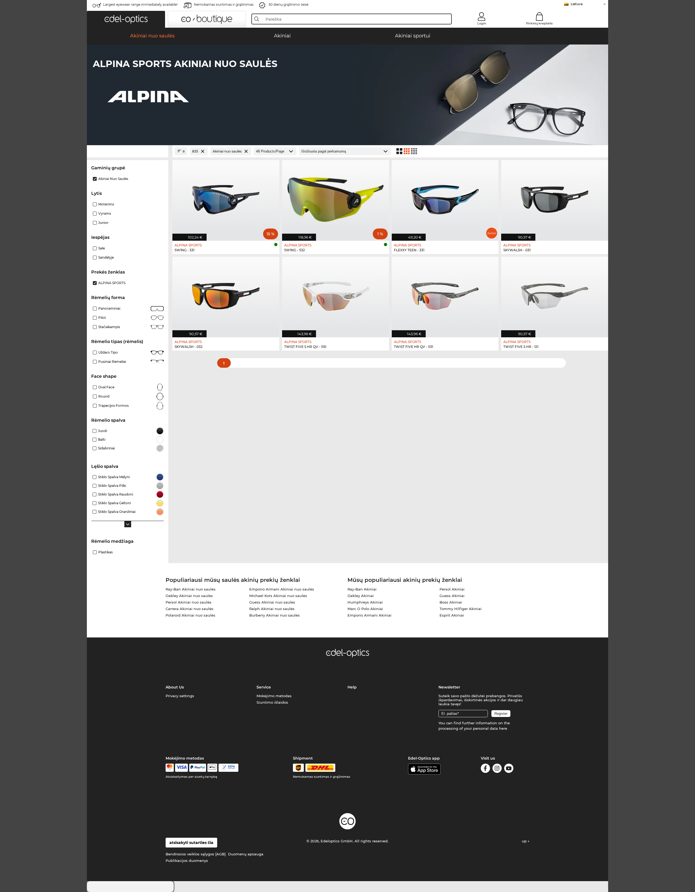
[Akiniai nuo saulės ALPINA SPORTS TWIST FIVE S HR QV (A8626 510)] (335, 294)
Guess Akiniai (452, 595)
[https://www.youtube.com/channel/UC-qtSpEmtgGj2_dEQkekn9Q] (508, 769)
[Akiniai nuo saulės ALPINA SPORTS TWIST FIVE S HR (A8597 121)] (554, 294)
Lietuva (577, 4)
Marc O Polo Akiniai (365, 609)
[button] (126, 19)
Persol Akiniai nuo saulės (188, 602)
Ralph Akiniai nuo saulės (272, 609)
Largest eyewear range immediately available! (140, 4)
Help (352, 687)
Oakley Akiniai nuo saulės (189, 595)
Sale (101, 248)
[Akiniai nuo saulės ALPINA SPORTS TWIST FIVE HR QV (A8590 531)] (445, 294)
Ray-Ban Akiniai (362, 589)
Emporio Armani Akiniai (369, 615)
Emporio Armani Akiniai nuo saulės (281, 589)
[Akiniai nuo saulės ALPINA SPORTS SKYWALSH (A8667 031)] (554, 197)
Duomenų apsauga (245, 854)
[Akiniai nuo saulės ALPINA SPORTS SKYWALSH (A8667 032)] (225, 294)
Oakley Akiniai (361, 595)
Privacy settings (180, 696)
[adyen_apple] (212, 768)
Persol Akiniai (452, 589)
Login (481, 23)
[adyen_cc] (170, 768)
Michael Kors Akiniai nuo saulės (278, 595)
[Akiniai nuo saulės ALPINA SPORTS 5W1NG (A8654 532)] (335, 197)
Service (264, 687)
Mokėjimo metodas (274, 696)
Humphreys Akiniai (365, 602)
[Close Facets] (127, 151)
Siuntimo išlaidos (272, 702)
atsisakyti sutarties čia (191, 842)
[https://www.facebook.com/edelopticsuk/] (485, 769)
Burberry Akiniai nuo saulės (274, 615)
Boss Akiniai (451, 602)
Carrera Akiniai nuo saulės (189, 609)
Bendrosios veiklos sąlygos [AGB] (196, 854)
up (525, 841)
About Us (175, 687)
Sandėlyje (106, 257)
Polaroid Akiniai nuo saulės (190, 615)
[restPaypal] (197, 768)
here (503, 728)
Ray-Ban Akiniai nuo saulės (191, 589)
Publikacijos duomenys (187, 860)
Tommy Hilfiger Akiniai (461, 609)
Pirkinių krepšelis (539, 23)
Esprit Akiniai (452, 615)
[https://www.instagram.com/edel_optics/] (497, 769)
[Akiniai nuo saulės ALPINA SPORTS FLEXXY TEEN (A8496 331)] (445, 197)
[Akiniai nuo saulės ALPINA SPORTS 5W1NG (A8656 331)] (225, 197)
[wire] (228, 768)
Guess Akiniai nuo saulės (272, 602)
